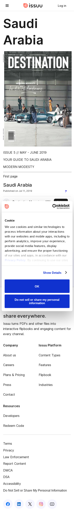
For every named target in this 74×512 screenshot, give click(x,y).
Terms (7, 443)
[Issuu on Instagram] (41, 504)
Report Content (14, 464)
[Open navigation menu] (7, 6)
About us (9, 355)
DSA (6, 477)
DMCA (8, 470)
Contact (9, 394)
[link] (62, 6)
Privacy (8, 450)
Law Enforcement (16, 457)
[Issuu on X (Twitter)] (30, 504)
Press (7, 385)
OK (37, 286)
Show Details (52, 272)
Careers (8, 365)
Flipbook (45, 375)
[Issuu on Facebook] (8, 504)
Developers (11, 416)
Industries (46, 385)
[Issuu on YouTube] (52, 504)
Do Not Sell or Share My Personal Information (35, 490)
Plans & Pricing (14, 375)
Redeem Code (13, 426)
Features (45, 365)
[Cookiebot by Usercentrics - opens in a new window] (52, 206)
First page (10, 176)
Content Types (49, 355)
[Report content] (67, 191)
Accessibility (12, 484)
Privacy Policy (15, 260)
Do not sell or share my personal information (37, 301)
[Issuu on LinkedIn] (19, 504)
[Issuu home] (33, 5)
